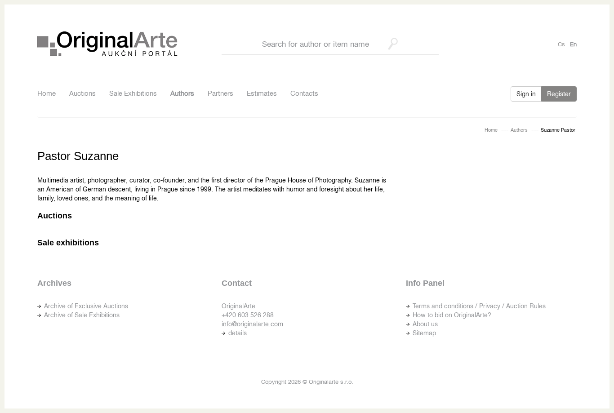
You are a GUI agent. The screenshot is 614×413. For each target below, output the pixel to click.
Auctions (82, 93)
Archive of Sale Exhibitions (82, 315)
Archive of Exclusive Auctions (86, 306)
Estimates (262, 93)
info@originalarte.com (252, 324)
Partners (220, 93)
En (573, 44)
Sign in (526, 94)
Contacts (304, 93)
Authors (182, 93)
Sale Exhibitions (133, 93)
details (237, 333)
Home (46, 93)
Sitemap (424, 333)
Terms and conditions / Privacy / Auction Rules (479, 306)
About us (425, 324)
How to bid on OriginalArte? (452, 315)
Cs (561, 44)
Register (559, 94)
